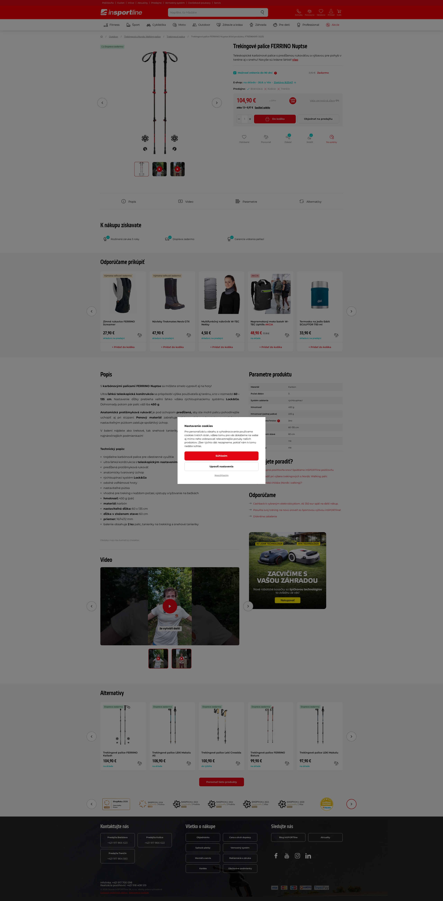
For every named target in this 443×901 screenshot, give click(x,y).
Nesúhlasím (222, 475)
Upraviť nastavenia (221, 466)
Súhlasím (221, 455)
